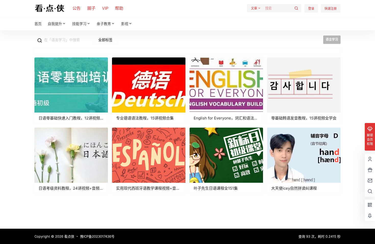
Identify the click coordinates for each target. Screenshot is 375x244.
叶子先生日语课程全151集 (216, 188)
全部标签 (105, 40)
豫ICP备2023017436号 (97, 236)
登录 (311, 8)
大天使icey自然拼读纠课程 (294, 188)
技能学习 (79, 23)
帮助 (119, 8)
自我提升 (55, 23)
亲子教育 (104, 23)
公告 (76, 8)
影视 (124, 23)
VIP (105, 8)
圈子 (91, 8)
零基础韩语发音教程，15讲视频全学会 (303, 118)
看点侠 (68, 236)
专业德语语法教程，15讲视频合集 (145, 118)
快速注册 (330, 8)
